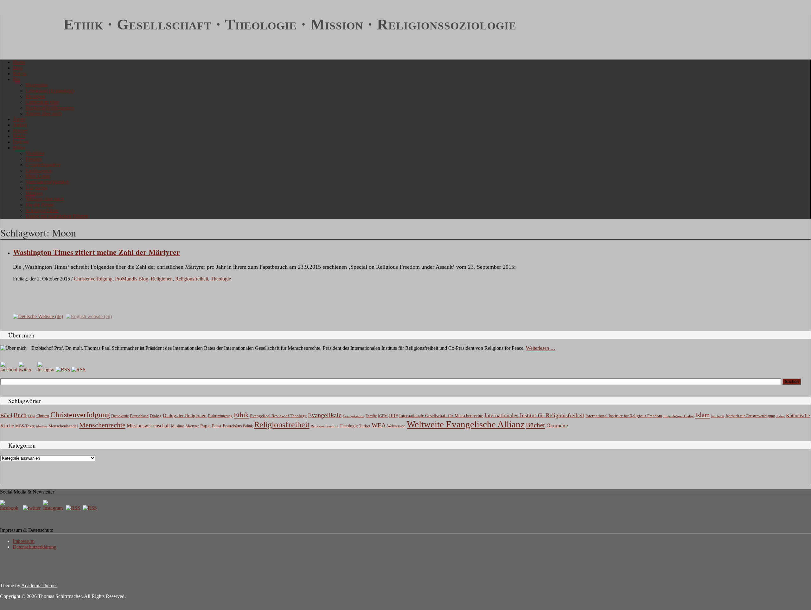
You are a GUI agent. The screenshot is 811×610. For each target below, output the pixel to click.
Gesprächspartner (43, 164)
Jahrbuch (717, 416)
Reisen (20, 73)
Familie (371, 416)
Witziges (34, 193)
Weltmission (396, 426)
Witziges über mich (45, 199)
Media (19, 136)
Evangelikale (325, 415)
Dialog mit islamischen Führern (57, 216)
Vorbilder (35, 153)
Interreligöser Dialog (678, 416)
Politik (248, 426)
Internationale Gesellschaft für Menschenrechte (441, 415)
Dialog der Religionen (185, 415)
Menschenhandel (63, 426)
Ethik (241, 415)
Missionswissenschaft (148, 425)
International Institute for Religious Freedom (623, 415)
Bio (16, 79)
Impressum (24, 541)
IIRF (393, 415)
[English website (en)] (89, 316)
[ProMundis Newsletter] (63, 369)
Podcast (21, 142)
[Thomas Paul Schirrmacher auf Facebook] (8, 369)
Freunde (34, 159)
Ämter (19, 119)
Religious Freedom (324, 426)
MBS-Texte (25, 426)
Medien (41, 426)
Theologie (221, 278)
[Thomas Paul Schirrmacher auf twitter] (27, 369)
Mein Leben (38, 176)
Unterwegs (37, 187)
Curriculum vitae (42, 102)
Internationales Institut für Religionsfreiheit (534, 415)
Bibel (6, 415)
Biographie (37, 85)
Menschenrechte (102, 425)
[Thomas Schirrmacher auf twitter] (32, 508)
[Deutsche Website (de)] (38, 316)
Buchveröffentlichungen (50, 107)
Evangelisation (353, 416)
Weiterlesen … (540, 348)
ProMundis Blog (131, 278)
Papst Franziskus (227, 425)
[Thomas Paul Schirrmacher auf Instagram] (45, 369)
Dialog (156, 415)
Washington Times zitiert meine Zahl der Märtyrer (96, 251)
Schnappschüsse (42, 210)
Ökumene (557, 426)
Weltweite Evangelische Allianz (466, 424)
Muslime (177, 426)
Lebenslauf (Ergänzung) (50, 90)
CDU (31, 416)
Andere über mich (44, 113)
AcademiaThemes (39, 585)
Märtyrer (192, 426)
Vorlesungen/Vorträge (47, 182)
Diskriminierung (220, 416)
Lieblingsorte (39, 170)
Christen (42, 416)
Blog (18, 68)
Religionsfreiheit (191, 278)
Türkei (364, 426)
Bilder (19, 147)
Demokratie (120, 416)
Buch (20, 415)
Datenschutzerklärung (34, 547)
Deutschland (139, 416)
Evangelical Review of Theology (278, 416)
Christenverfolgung (93, 278)
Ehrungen (35, 96)
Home (19, 62)
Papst (205, 425)
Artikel (20, 125)
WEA (379, 425)
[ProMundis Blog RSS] (78, 369)
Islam (702, 415)
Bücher (20, 130)
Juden (780, 416)
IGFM (383, 416)
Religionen (162, 278)
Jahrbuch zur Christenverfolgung (750, 416)
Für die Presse (40, 204)
